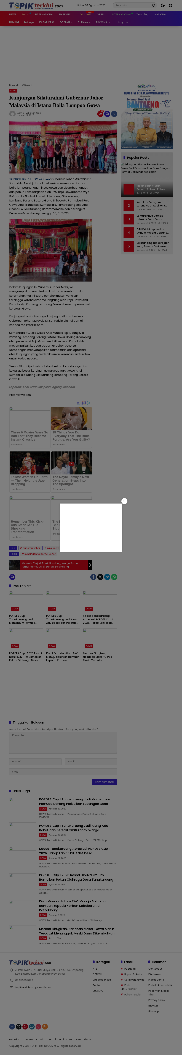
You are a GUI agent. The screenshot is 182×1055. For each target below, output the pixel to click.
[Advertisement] (91, 527)
